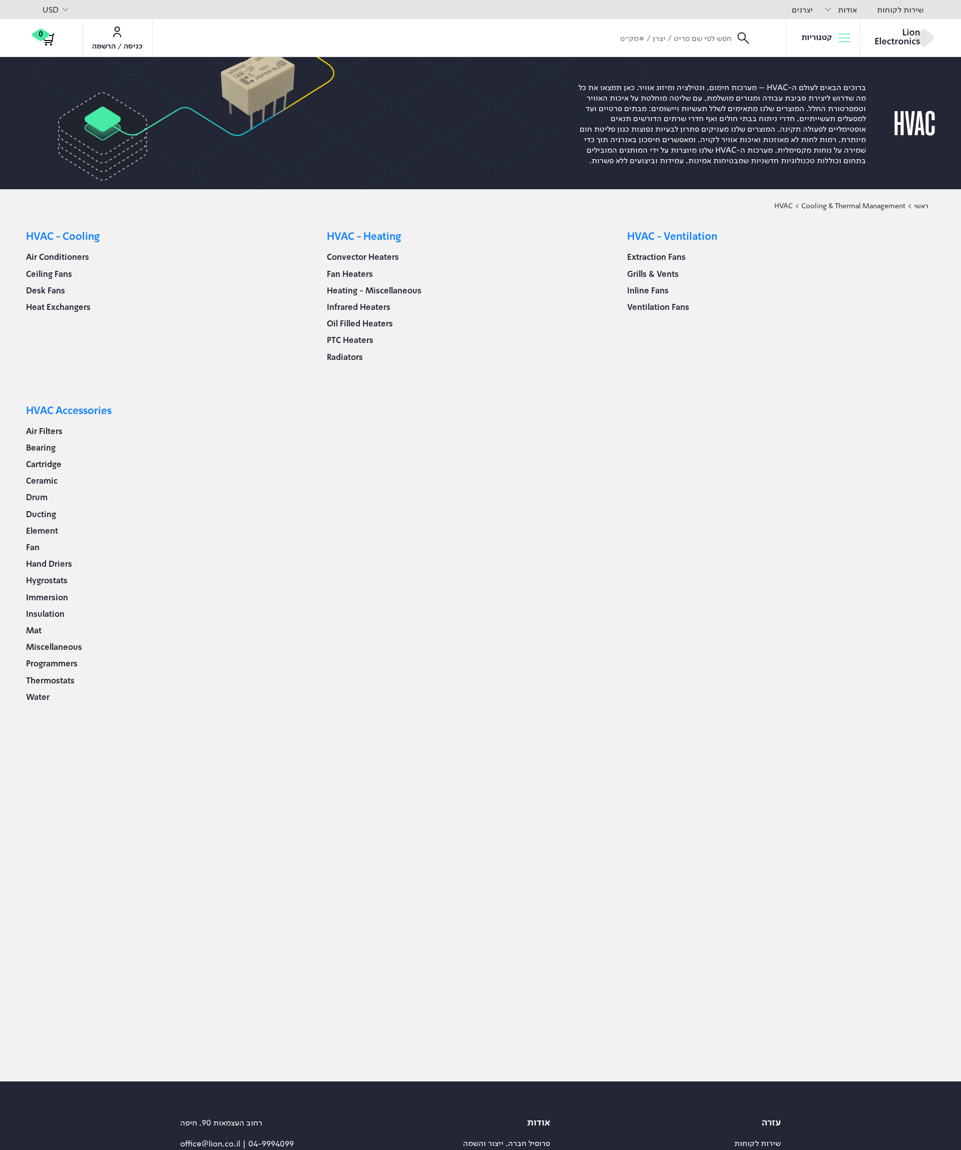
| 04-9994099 (268, 1143)
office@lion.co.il (211, 1143)
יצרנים (802, 10)
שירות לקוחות (900, 10)
